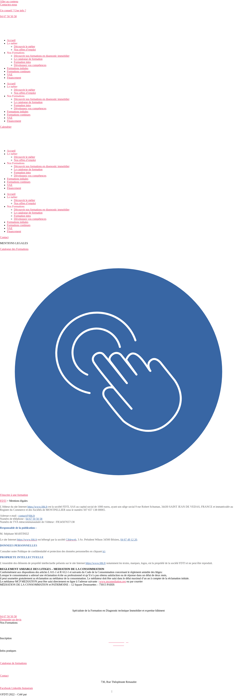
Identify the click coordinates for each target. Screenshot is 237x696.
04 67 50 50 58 (34, 518)
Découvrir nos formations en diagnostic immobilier (41, 55)
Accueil (11, 40)
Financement (14, 77)
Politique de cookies (100, 691)
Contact (4, 675)
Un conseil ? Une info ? (13, 10)
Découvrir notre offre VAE (14, 635)
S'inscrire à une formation (14, 494)
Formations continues (18, 71)
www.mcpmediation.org (112, 581)
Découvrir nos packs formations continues (23, 632)
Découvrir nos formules (13, 628)
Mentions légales (78, 691)
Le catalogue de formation (28, 58)
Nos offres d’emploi (25, 49)
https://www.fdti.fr (96, 563)
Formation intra (22, 62)
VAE (9, 74)
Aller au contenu (9, 1)
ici (104, 551)
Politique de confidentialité (127, 691)
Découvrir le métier (24, 46)
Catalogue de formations (13, 663)
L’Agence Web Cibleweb (41, 694)
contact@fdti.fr (26, 515)
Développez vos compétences (30, 65)
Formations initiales (17, 68)
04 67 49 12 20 (128, 539)
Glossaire (149, 691)
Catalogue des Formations (14, 249)
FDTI (3, 500)
